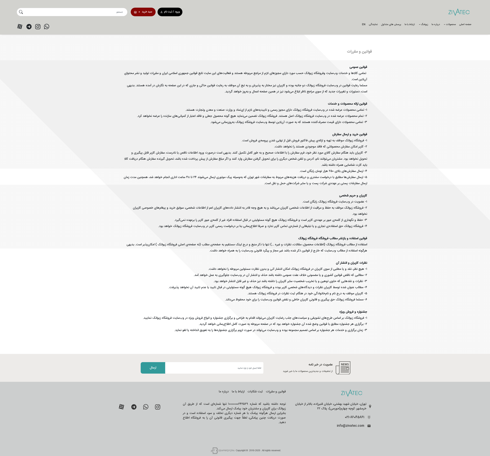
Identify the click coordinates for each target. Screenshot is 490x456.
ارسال (153, 367)
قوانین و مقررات (276, 391)
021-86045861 (354, 417)
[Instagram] (38, 26)
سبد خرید (145, 12)
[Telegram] (29, 26)
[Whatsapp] (46, 26)
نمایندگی (373, 24)
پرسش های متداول (391, 24)
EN (363, 24)
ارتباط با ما (410, 24)
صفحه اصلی (465, 24)
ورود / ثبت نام (172, 12)
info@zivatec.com (350, 426)
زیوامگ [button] (424, 24)
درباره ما (436, 24)
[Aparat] (20, 26)
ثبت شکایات (255, 391)
